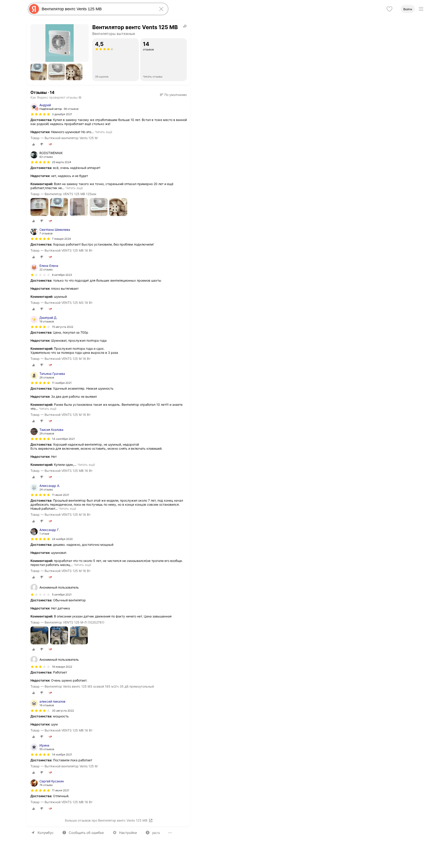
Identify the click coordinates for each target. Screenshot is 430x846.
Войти (407, 9)
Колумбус (46, 833)
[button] (38, 72)
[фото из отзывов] (39, 207)
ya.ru (156, 833)
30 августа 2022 (63, 710)
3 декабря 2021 (62, 114)
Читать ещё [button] (103, 132)
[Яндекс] (34, 9)
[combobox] (97, 9)
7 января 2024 (61, 238)
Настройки (128, 833)
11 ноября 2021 (62, 382)
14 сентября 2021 (63, 438)
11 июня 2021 (60, 494)
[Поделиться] (185, 26)
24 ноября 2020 (62, 539)
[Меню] (421, 8)
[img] (40, 114)
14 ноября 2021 (62, 754)
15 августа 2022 (62, 326)
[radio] (33, 144)
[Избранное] (389, 9)
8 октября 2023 (62, 274)
